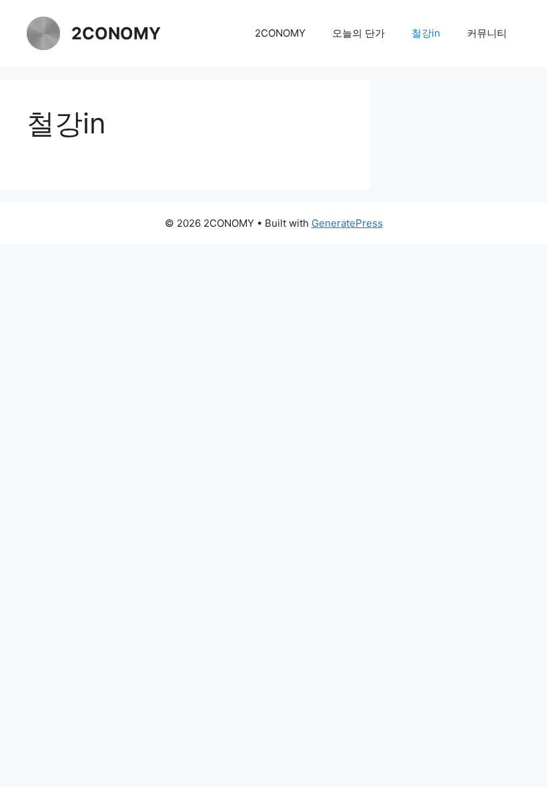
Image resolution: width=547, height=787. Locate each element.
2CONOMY (116, 33)
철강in (426, 33)
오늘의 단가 (358, 33)
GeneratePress (347, 223)
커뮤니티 (487, 33)
